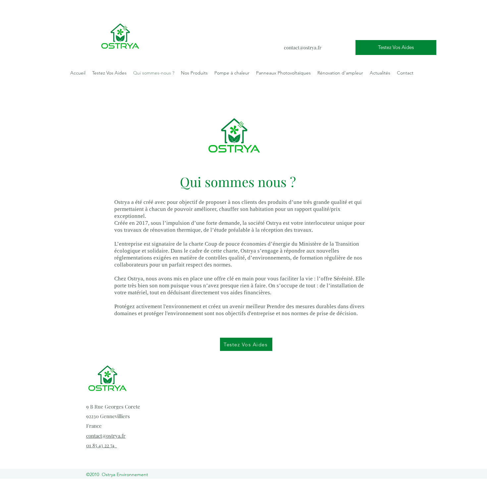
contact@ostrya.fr (302, 47)
